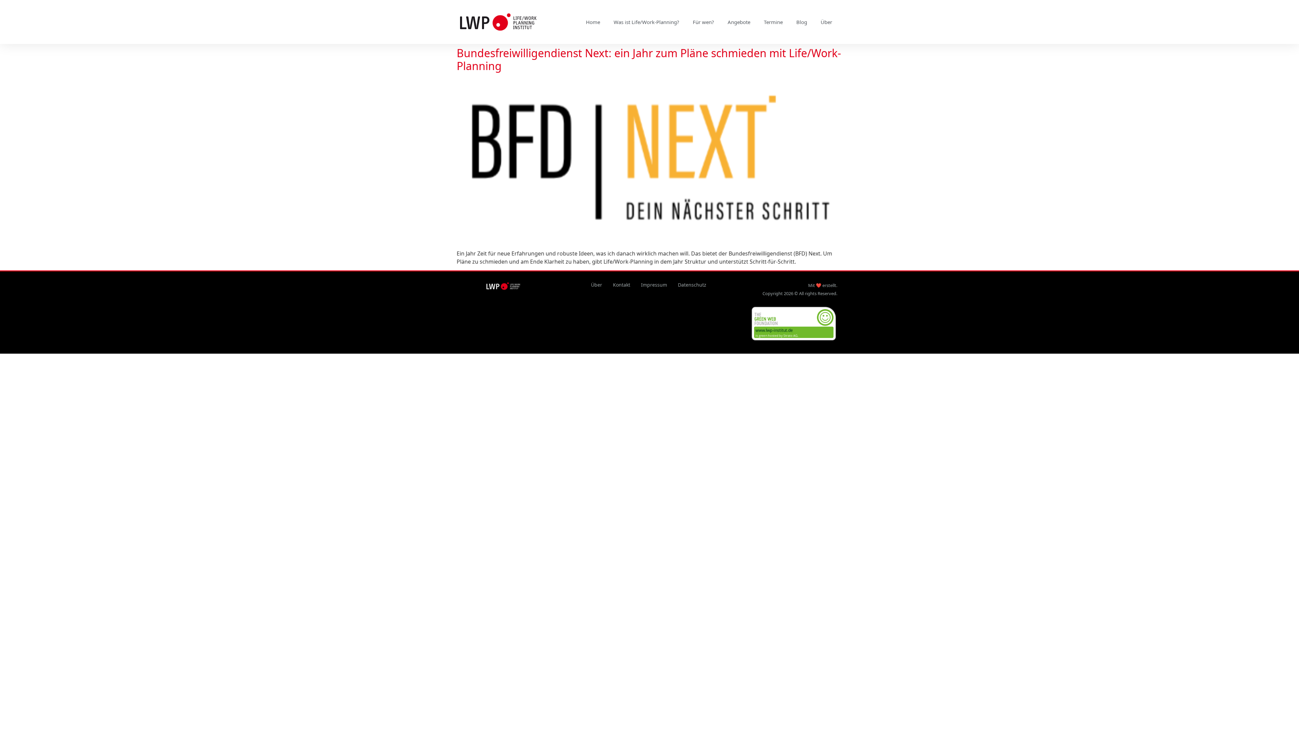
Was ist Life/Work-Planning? (646, 22)
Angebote (739, 22)
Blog (801, 22)
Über (826, 22)
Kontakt (621, 285)
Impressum (654, 285)
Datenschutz (692, 285)
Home (593, 22)
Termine (773, 22)
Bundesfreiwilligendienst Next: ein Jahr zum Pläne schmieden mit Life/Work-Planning (649, 59)
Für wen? (703, 22)
